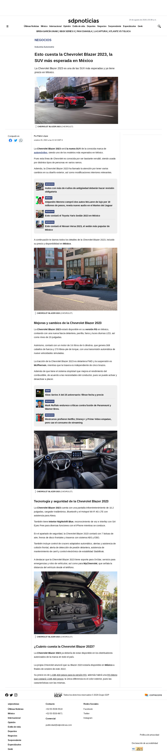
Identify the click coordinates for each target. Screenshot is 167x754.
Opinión (67, 26)
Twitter (87, 713)
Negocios (101, 26)
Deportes (91, 26)
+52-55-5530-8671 (54, 713)
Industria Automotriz (44, 47)
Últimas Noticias (31, 26)
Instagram (88, 718)
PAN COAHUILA (84, 31)
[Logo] (83, 21)
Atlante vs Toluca (120, 31)
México (44, 26)
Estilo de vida (79, 26)
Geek (140, 26)
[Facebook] (10, 140)
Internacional (55, 26)
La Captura (100, 31)
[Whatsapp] (20, 140)
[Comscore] (153, 695)
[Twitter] (15, 140)
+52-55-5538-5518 (54, 709)
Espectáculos (129, 26)
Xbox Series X (67, 31)
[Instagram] (15, 695)
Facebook (88, 709)
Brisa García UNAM (47, 31)
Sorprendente (114, 26)
